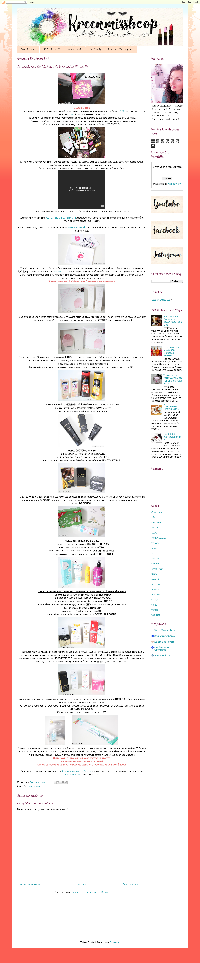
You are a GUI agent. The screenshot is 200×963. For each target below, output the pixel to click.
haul (154, 573)
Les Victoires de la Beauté (77, 771)
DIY (153, 517)
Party (154, 527)
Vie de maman (158, 538)
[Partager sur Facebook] (63, 782)
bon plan (156, 558)
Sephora (59, 271)
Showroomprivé (76, 227)
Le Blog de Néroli (164, 641)
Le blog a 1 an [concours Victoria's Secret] (171, 351)
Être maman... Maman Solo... (171, 407)
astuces (155, 548)
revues (155, 589)
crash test (157, 568)
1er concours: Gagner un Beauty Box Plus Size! (173, 320)
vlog (70, 114)
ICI (122, 111)
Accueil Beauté (28, 49)
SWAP (154, 532)
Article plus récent (30, 884)
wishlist (155, 614)
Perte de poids (74, 49)
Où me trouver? (51, 49)
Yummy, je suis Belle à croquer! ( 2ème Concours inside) (173, 379)
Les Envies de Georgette (161, 648)
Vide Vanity (95, 49)
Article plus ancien (133, 884)
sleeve (154, 599)
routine (155, 594)
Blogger (114, 942)
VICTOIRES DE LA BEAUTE (60, 217)
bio (152, 553)
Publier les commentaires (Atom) (90, 892)
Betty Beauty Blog (164, 630)
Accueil (82, 884)
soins (154, 604)
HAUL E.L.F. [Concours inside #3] (173, 436)
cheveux (155, 563)
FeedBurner (174, 183)
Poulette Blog (72, 774)
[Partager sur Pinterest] (66, 782)
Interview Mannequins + (121, 49)
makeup (155, 579)
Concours (156, 512)
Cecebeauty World (164, 636)
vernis (154, 609)
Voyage (155, 543)
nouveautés (34, 786)
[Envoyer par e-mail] (55, 782)
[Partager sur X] (60, 782)
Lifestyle (156, 522)
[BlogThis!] (57, 782)
